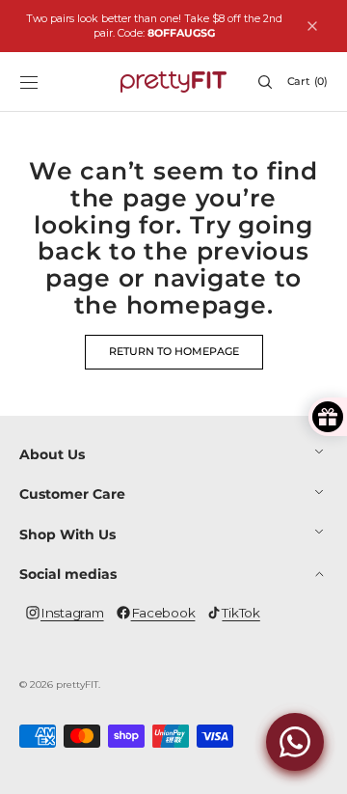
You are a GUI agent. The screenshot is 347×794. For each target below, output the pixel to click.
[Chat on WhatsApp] (295, 742)
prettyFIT (77, 684)
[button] (29, 82)
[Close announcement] (312, 26)
